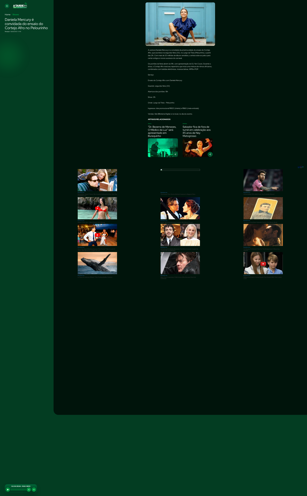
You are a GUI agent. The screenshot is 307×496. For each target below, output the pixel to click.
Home (7, 14)
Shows (15, 14)
